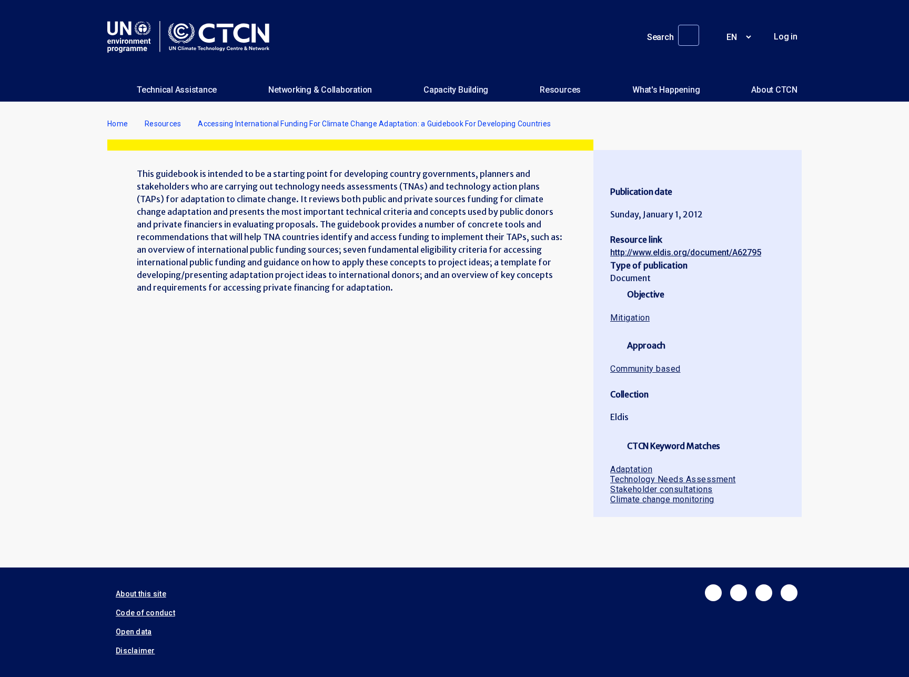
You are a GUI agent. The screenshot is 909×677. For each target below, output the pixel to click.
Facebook (713, 592)
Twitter (738, 592)
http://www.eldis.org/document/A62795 (685, 252)
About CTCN (774, 90)
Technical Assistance (177, 90)
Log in (785, 37)
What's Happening (666, 90)
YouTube (789, 592)
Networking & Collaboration (320, 90)
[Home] (192, 37)
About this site (141, 594)
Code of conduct (145, 613)
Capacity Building (455, 90)
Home (117, 124)
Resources (560, 90)
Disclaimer (135, 650)
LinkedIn (763, 592)
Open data (134, 632)
